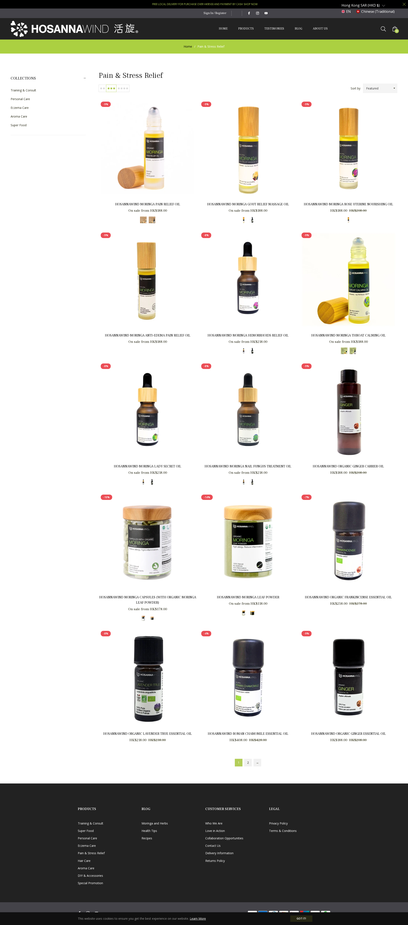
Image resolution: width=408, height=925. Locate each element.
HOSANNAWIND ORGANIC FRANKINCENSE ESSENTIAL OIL (348, 597)
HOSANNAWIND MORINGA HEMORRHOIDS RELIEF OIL (248, 335)
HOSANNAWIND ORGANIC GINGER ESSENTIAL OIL (348, 734)
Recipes (147, 838)
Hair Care (84, 861)
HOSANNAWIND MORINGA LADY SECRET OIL (147, 466)
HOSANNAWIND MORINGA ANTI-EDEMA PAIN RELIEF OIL (147, 335)
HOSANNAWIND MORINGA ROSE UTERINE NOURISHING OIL (348, 204)
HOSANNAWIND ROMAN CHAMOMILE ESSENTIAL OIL (248, 734)
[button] (363, 5)
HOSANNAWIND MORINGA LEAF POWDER (248, 597)
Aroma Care (19, 116)
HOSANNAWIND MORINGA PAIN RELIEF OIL (147, 204)
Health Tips (149, 831)
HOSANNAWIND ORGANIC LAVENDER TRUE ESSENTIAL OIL (147, 734)
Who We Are (213, 823)
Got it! (301, 918)
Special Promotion (90, 883)
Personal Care (20, 99)
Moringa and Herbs (155, 823)
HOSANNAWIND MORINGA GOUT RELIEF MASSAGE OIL (248, 204)
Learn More (198, 918)
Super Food (19, 125)
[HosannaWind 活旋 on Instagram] (257, 13)
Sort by (355, 88)
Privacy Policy (278, 823)
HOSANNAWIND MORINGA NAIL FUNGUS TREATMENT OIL (248, 466)
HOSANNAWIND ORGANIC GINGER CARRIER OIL (348, 466)
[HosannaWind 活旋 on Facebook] (249, 13)
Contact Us (213, 846)
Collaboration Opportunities (224, 838)
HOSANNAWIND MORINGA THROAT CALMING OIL (348, 335)
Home (188, 46)
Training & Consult (23, 90)
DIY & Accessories (90, 876)
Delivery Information (219, 853)
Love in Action (215, 831)
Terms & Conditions (283, 831)
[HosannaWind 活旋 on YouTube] (266, 13)
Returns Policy (215, 861)
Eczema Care (20, 108)
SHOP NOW (251, 4)
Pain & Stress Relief (91, 853)
